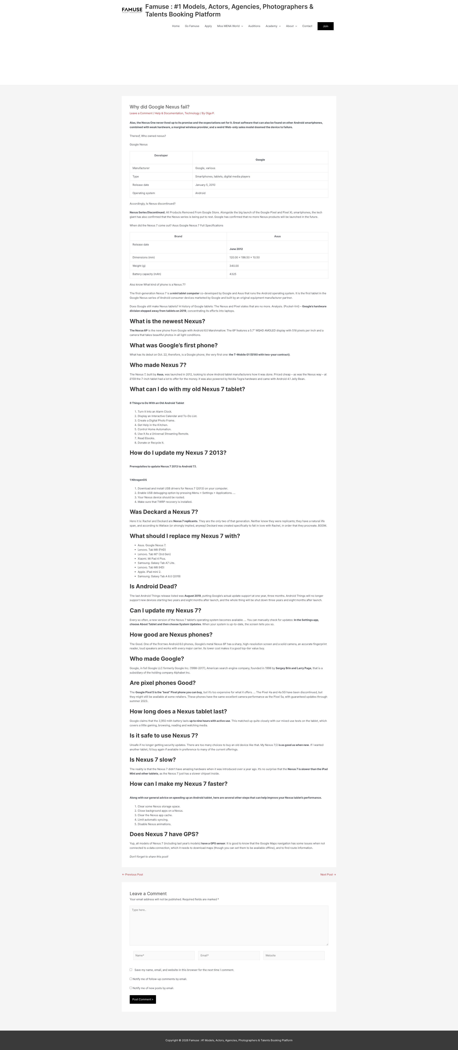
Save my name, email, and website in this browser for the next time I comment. (184, 970)
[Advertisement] (229, 58)
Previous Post (132, 874)
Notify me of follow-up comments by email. (160, 979)
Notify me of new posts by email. (153, 988)
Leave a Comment (141, 113)
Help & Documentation (169, 113)
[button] (241, 26)
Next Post (328, 874)
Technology (192, 113)
